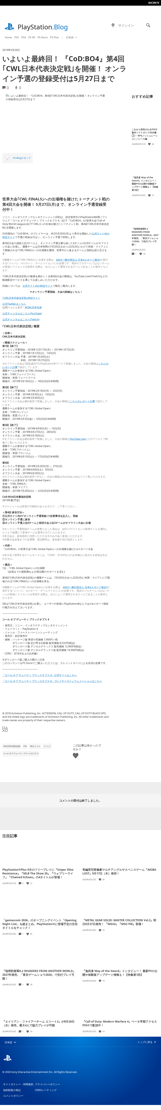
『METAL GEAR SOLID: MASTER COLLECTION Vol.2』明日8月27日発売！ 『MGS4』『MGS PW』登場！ (119, 922)
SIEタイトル (35, 746)
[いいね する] (149, 144)
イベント (47, 746)
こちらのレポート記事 (82, 401)
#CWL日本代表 (33, 307)
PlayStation (43, 26)
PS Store (43, 37)
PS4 (23, 37)
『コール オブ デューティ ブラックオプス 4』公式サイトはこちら (39, 675)
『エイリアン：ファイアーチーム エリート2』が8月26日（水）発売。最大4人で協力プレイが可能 (38, 1023)
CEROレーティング (46, 1090)
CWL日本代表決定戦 (11, 746)
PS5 (16, 37)
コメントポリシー (13, 1095)
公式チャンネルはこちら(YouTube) (22, 313)
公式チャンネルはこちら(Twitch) (20, 319)
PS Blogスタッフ (22, 157)
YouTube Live (77, 439)
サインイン (126, 25)
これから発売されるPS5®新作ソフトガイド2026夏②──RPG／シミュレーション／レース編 (145, 134)
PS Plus (54, 37)
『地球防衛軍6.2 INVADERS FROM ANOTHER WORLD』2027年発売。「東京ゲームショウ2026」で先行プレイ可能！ (145, 236)
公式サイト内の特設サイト (37, 286)
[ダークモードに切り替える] (113, 25)
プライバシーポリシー (47, 1084)
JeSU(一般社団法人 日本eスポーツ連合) (78, 259)
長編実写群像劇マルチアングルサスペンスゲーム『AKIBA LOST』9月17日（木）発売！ (119, 871)
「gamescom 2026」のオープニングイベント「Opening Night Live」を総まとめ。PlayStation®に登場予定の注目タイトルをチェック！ (40, 924)
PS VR (31, 37)
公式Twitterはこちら (14, 304)
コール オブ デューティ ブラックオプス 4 (20, 753)
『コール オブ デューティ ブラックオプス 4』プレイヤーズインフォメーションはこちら (52, 681)
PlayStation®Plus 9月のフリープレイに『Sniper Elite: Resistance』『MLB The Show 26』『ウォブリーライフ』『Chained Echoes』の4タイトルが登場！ (38, 873)
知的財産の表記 (12, 1090)
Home (8, 37)
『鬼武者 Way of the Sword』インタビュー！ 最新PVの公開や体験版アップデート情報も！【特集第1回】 (145, 183)
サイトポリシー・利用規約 (18, 1084)
